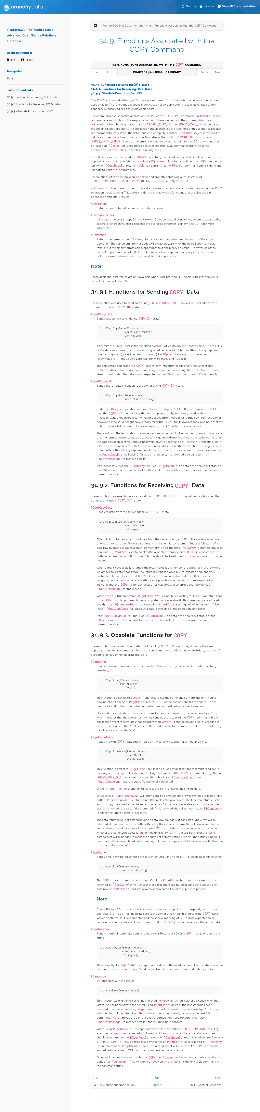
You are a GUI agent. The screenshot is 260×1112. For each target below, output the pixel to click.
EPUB (29, 60)
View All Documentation (239, 6)
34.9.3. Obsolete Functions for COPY (30, 111)
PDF (13, 60)
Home (10, 78)
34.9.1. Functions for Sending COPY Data (32, 97)
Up (107, 72)
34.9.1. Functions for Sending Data (120, 85)
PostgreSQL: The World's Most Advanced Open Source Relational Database (32, 35)
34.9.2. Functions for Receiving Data (121, 89)
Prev (96, 72)
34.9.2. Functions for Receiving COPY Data (33, 104)
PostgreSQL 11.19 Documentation (123, 25)
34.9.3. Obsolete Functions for (117, 93)
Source (191, 6)
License (209, 6)
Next (218, 72)
